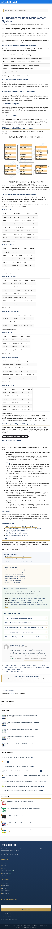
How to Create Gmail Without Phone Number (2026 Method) (20, 801)
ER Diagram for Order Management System (17, 532)
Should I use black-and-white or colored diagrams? (19, 632)
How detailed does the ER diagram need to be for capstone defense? (24, 627)
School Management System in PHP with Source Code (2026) (20, 829)
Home (6, 10)
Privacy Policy (27, 925)
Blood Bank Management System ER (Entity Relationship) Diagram (23, 528)
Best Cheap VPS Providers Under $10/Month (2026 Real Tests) (20, 736)
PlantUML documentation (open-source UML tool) (18, 561)
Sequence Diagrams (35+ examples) (15, 576)
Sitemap (45, 925)
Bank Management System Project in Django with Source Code (27, 600)
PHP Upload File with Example (12, 669)
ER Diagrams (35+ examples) (13, 580)
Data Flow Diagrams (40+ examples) (15, 578)
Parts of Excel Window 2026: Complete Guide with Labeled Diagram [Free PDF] (23, 808)
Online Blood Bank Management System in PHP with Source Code (26, 596)
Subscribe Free (26, 909)
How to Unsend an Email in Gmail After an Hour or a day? (19, 822)
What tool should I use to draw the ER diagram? (18, 622)
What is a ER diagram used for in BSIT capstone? (18, 618)
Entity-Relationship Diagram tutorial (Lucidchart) (18, 557)
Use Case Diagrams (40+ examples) (15, 572)
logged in (11, 693)
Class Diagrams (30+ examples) (14, 574)
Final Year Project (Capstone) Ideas (14, 582)
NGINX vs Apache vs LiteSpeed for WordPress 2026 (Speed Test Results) (22, 729)
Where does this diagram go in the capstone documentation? (22, 636)
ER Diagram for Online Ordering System (14, 671)
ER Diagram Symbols (11, 463)
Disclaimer (41, 925)
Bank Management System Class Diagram (16, 535)
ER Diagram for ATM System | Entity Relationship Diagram (21, 527)
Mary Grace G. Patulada (17, 645)
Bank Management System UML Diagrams (17, 530)
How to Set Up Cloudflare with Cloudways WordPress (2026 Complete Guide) (23, 722)
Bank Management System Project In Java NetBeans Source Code (27, 598)
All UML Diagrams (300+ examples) (15, 570)
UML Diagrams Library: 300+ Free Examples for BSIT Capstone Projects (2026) (27, 667)
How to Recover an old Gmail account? (15, 815)
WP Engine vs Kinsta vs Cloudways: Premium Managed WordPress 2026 (22, 715)
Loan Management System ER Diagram (16, 533)
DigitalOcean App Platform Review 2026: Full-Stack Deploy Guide (20, 743)
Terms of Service (34, 925)
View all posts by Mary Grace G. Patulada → (33, 659)
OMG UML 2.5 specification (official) (15, 559)
